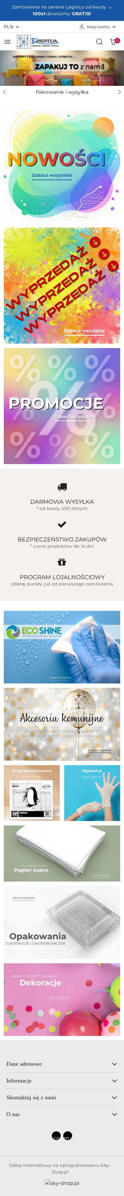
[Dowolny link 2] (67, 1135)
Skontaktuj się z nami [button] (31, 1097)
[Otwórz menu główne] (7, 41)
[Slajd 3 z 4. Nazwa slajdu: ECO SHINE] (62, 68)
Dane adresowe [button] (24, 1064)
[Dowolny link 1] (56, 1135)
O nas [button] (13, 1114)
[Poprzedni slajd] (4, 92)
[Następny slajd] (119, 92)
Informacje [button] (18, 1080)
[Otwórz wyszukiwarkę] (99, 42)
